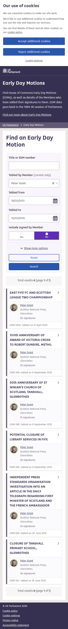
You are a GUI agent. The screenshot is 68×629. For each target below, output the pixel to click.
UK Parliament (10, 125)
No (46, 236)
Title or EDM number (22, 157)
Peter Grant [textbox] (33, 183)
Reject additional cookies (34, 52)
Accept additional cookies (34, 41)
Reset (34, 257)
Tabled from (17, 192)
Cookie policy (10, 610)
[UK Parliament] (12, 71)
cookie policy (14, 32)
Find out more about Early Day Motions (27, 114)
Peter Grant (26, 305)
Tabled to (15, 210)
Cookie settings (34, 60)
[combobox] (34, 183)
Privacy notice (10, 620)
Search (34, 266)
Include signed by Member (26, 227)
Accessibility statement (16, 625)
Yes (22, 237)
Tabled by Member (30, 175)
